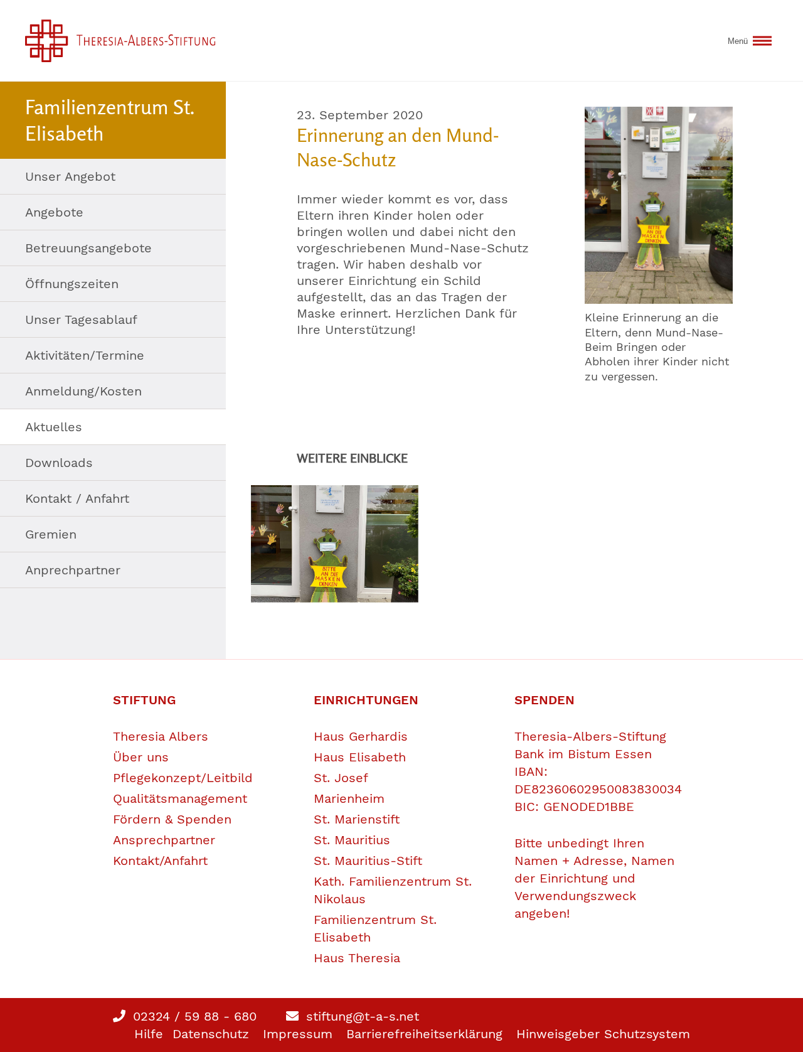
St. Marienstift (357, 819)
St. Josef (341, 777)
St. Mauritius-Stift (368, 860)
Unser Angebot (70, 176)
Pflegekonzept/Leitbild (183, 777)
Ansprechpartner (164, 839)
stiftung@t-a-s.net (360, 1016)
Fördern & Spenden (172, 819)
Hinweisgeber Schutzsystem (603, 1033)
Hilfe (148, 1033)
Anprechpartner (72, 569)
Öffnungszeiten (72, 283)
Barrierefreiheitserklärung (424, 1033)
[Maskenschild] (659, 205)
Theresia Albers (160, 736)
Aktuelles (53, 426)
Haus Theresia (357, 957)
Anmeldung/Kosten (83, 391)
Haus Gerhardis (361, 736)
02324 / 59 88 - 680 (193, 1016)
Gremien (51, 534)
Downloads (59, 462)
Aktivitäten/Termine (84, 355)
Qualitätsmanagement (180, 798)
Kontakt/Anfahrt (160, 860)
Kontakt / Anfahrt (77, 498)
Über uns (141, 757)
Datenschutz (211, 1033)
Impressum (297, 1033)
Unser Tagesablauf (81, 319)
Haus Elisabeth (360, 757)
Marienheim (349, 798)
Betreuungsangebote (88, 247)
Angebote (54, 212)
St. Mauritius (352, 839)
